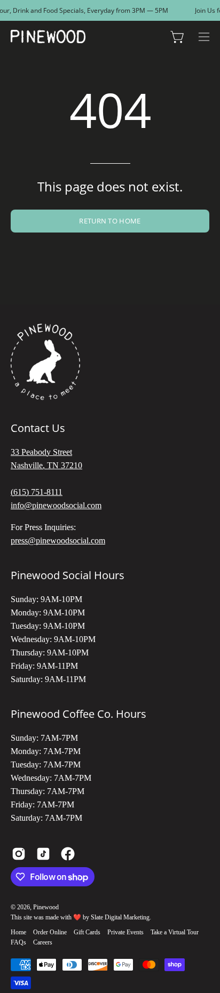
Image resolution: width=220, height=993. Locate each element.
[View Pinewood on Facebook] (68, 854)
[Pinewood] (48, 36)
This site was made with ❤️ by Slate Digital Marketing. (81, 917)
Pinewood (46, 907)
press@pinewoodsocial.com (58, 540)
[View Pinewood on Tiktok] (43, 854)
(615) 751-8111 (36, 491)
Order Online (50, 932)
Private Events (125, 932)
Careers (42, 942)
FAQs (18, 942)
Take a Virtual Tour (175, 932)
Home (18, 932)
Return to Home (109, 221)
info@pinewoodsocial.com (56, 505)
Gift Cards (87, 932)
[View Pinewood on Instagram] (19, 854)
